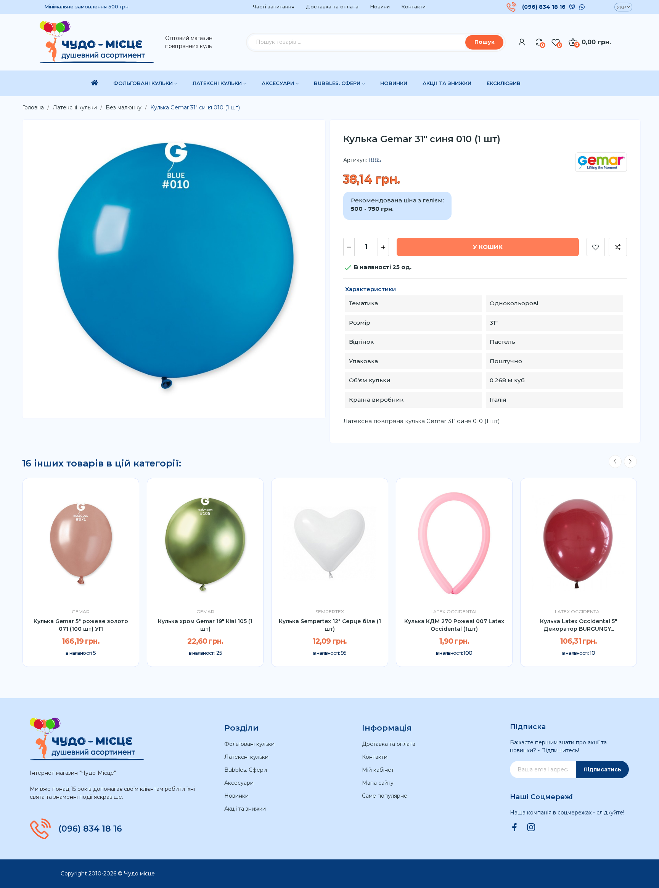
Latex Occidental (454, 611)
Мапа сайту (378, 782)
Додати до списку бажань (596, 247)
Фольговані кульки (249, 744)
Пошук (484, 41)
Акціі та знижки (245, 808)
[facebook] (514, 828)
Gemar (81, 611)
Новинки (236, 795)
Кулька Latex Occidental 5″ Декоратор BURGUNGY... (578, 625)
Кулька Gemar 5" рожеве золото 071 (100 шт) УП (81, 625)
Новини (380, 6)
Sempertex (329, 611)
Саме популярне (384, 795)
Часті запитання (273, 6)
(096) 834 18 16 (544, 6)
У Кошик (488, 246)
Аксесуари (239, 782)
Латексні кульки (246, 756)
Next (630, 461)
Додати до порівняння (618, 247)
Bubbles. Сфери (245, 769)
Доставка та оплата (332, 6)
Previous (615, 461)
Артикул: (355, 160)
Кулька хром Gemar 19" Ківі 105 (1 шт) (205, 625)
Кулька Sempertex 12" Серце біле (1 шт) (330, 625)
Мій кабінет (378, 769)
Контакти (413, 6)
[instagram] (531, 828)
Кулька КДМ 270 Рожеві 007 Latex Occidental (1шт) (454, 625)
